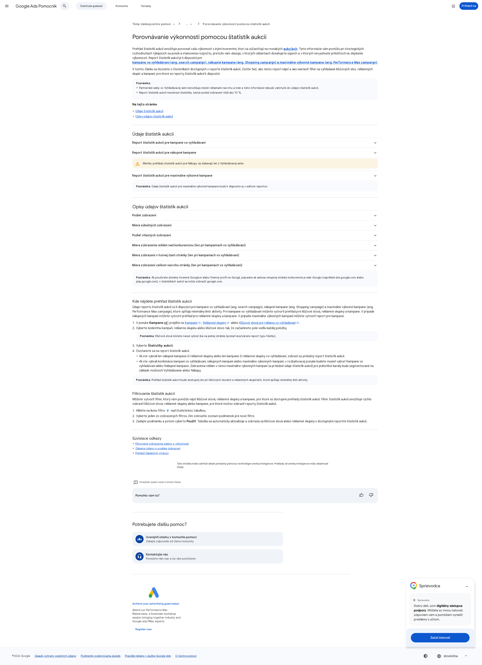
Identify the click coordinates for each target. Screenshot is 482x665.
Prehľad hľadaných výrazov (152, 453)
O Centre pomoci (186, 656)
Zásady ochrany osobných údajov (55, 656)
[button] (6, 6)
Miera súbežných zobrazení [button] (152, 225)
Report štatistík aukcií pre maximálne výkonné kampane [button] (172, 176)
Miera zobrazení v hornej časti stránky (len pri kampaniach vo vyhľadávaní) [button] (185, 255)
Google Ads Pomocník (36, 6)
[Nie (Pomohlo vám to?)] (371, 495)
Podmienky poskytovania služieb (100, 656)
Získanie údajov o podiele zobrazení (157, 448)
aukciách (290, 49)
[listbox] (452, 656)
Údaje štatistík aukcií (149, 111)
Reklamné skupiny (214, 323)
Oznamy (146, 6)
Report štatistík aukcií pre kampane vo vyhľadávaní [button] (169, 143)
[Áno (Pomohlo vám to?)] (361, 495)
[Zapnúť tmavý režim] (425, 655)
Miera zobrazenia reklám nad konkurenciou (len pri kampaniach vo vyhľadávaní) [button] (189, 245)
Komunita (122, 6)
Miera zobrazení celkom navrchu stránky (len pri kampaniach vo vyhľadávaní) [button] (187, 265)
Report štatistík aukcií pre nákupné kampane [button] (164, 153)
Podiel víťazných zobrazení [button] (151, 235)
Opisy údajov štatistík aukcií (154, 116)
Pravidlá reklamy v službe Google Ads (148, 656)
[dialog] (440, 612)
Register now (143, 629)
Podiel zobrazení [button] (144, 215)
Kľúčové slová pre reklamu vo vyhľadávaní (267, 323)
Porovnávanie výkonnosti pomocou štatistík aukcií (236, 24)
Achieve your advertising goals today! (155, 603)
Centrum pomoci (91, 6)
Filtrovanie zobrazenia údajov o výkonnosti (162, 443)
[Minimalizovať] (467, 585)
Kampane (191, 323)
